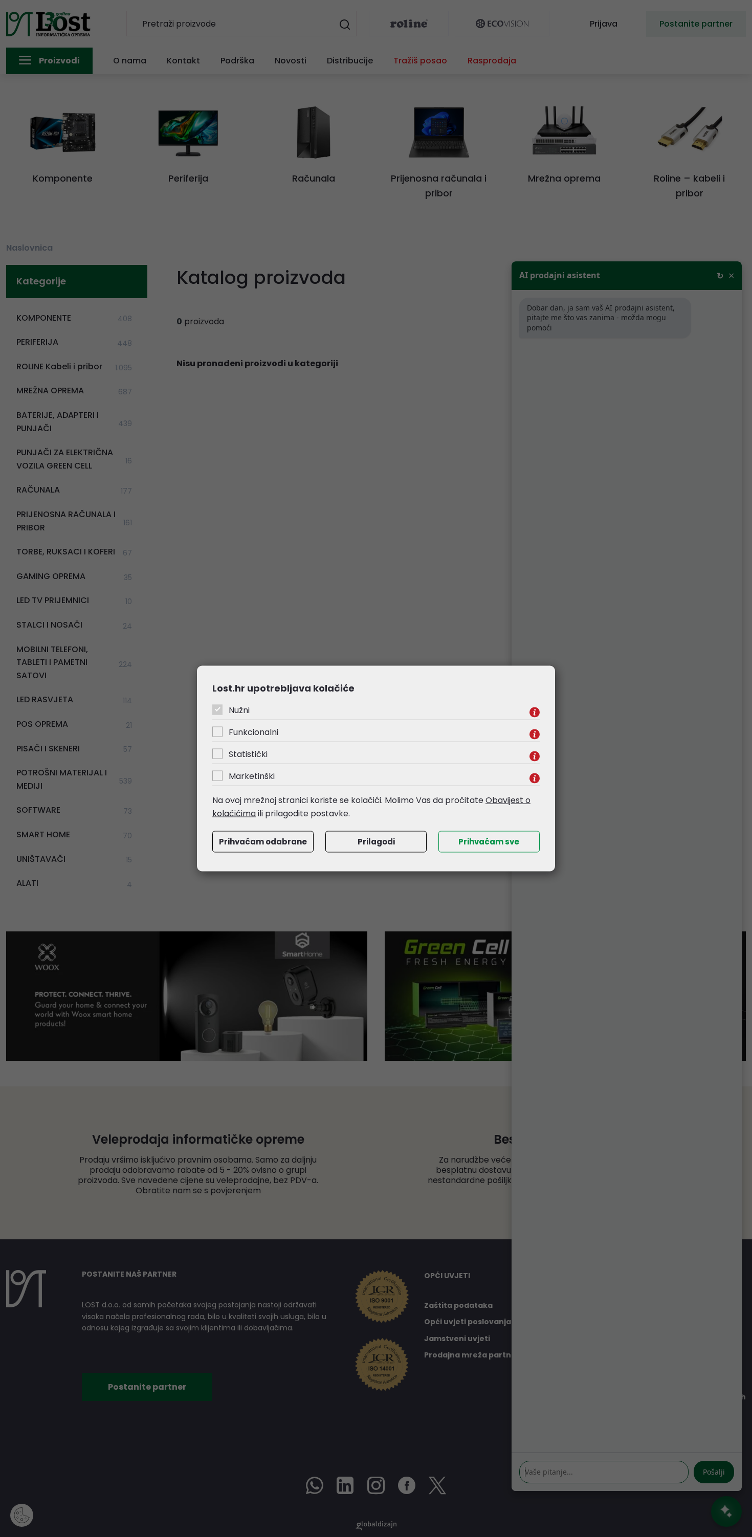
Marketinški (252, 776)
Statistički (248, 754)
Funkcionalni (253, 732)
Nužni (239, 710)
